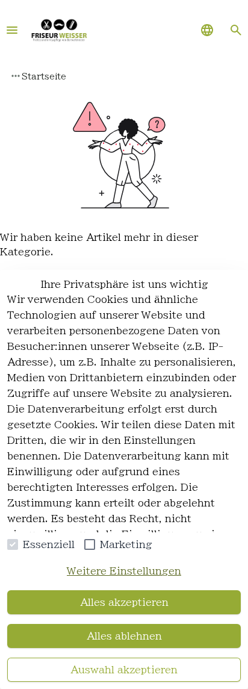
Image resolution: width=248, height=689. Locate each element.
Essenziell (49, 544)
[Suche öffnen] (236, 30)
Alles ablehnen (124, 636)
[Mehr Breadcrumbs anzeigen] (16, 76)
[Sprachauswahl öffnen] (207, 30)
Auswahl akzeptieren (124, 670)
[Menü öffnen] (12, 30)
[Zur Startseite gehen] (59, 30)
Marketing (126, 544)
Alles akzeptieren (124, 602)
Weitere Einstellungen (124, 571)
